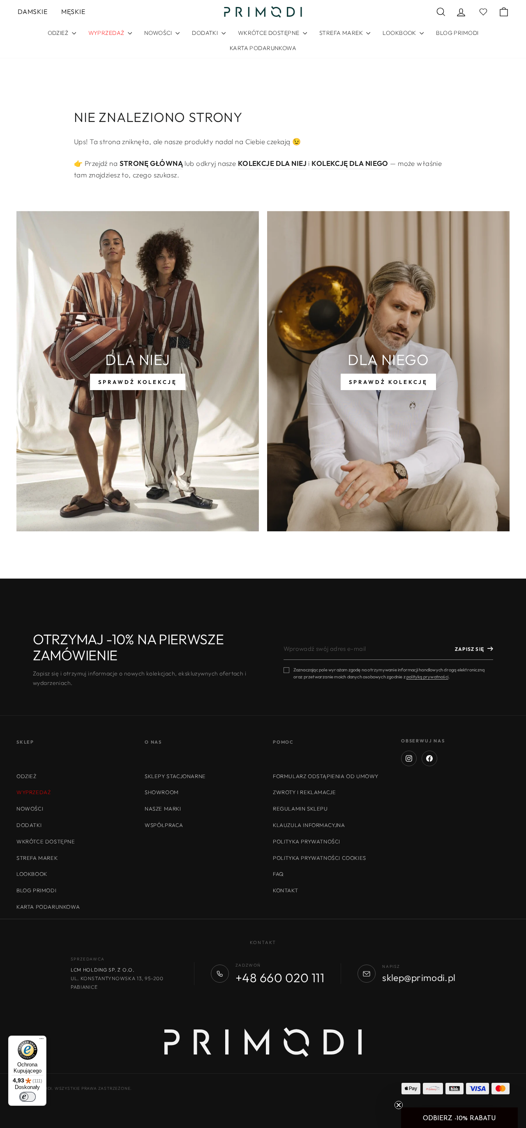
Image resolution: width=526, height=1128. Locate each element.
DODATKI (205, 33)
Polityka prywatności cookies (319, 858)
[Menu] (41, 1040)
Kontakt (285, 890)
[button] (459, 1117)
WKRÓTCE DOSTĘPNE (269, 33)
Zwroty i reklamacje (304, 792)
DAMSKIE (32, 11)
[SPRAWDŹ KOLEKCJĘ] (137, 371)
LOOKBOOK (400, 33)
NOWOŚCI (158, 33)
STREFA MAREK (342, 33)
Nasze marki (163, 808)
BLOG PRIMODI (457, 33)
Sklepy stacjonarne (175, 776)
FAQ (278, 874)
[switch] (27, 1097)
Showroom (162, 792)
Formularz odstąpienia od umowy (325, 776)
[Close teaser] (398, 1105)
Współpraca (164, 825)
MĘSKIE (73, 11)
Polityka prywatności (306, 841)
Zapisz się (469, 649)
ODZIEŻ (59, 33)
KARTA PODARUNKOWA (263, 48)
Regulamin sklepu (300, 808)
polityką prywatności (427, 677)
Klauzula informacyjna (309, 825)
